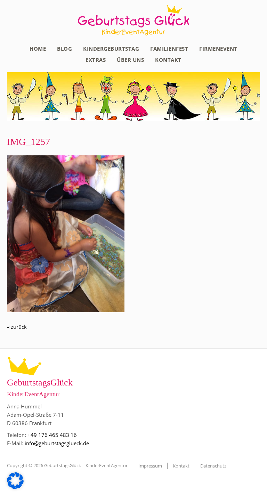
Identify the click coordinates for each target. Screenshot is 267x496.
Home (38, 48)
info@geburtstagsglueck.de (57, 443)
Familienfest (169, 48)
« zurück (17, 326)
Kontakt (168, 59)
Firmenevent (218, 48)
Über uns (130, 59)
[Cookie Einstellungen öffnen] (15, 486)
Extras (96, 59)
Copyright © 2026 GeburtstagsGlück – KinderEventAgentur (67, 465)
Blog (64, 48)
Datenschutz (213, 466)
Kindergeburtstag (111, 48)
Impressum (150, 466)
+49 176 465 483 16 (52, 434)
